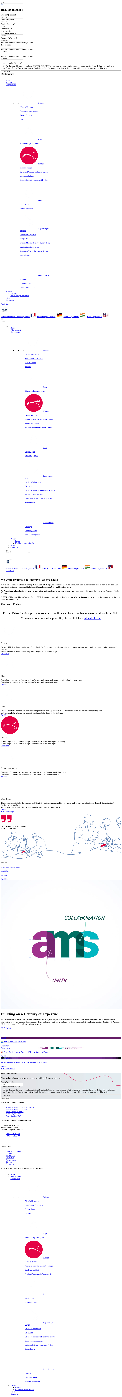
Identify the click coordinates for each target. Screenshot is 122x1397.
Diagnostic (24, 239)
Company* (9, 38)
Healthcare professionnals (10, 867)
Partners (13, 294)
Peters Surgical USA (94, 317)
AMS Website (6, 1028)
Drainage (23, 279)
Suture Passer (25, 255)
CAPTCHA (5, 72)
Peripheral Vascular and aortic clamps (34, 172)
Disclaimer (10, 1158)
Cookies (9, 1153)
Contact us (10, 300)
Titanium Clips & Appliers (30, 144)
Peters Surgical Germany (46, 317)
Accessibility (10, 1156)
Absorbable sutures (27, 107)
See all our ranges (7, 811)
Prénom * (8, 15)
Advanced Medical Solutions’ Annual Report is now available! (24, 1062)
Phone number (6, 29)
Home (8, 80)
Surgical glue (25, 204)
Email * (8, 24)
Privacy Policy (11, 1160)
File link (4, 58)
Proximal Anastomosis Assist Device (34, 180)
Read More (5, 654)
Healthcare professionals (19, 296)
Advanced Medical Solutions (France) (15, 317)
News (8, 298)
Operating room (26, 283)
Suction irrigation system (29, 247)
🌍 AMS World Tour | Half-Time (13, 1042)
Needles (23, 119)
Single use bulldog (27, 176)
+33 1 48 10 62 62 (13, 1134)
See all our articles (8, 1069)
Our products (11, 85)
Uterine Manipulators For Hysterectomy (35, 243)
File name (4, 52)
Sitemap (9, 1162)
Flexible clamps (26, 168)
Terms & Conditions (13, 1151)
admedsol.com (92, 618)
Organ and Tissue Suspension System (34, 251)
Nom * (7, 19)
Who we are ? (11, 83)
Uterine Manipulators (28, 235)
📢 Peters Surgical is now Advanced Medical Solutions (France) (25, 1052)
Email (7, 1082)
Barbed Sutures (26, 115)
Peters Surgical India (71, 317)
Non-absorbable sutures (29, 111)
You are (9, 291)
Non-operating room (27, 287)
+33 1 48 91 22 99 (13, 1136)
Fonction (8, 33)
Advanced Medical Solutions (17, 1110)
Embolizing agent (26, 208)
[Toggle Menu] (7, 326)
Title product (5, 45)
